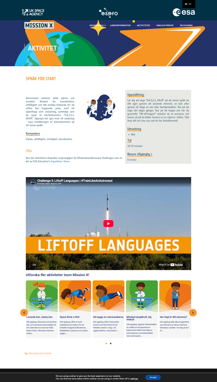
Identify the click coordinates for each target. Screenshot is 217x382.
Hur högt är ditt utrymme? (173, 317)
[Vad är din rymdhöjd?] (175, 296)
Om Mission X (96, 25)
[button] (24, 312)
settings (134, 378)
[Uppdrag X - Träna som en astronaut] (39, 25)
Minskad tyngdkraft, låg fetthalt (139, 318)
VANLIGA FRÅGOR (164, 25)
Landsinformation (120, 25)
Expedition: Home (60, 161)
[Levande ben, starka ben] (42, 296)
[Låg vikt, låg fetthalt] (142, 296)
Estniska (131, 159)
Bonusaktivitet (36, 353)
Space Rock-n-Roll (69, 317)
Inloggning (186, 25)
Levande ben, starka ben (39, 317)
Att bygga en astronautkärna (108, 317)
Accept (153, 377)
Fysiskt (47, 353)
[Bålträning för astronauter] (108, 296)
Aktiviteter (143, 25)
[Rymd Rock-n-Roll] (75, 296)
